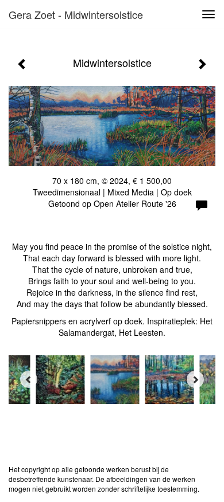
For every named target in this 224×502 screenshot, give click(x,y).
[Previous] (28, 379)
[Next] (195, 379)
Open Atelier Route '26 (135, 203)
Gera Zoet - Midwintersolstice (76, 14)
